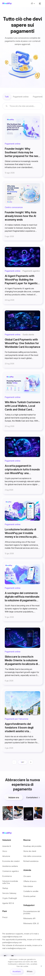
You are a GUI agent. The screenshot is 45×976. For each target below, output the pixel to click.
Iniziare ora (14, 797)
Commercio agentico (10, 871)
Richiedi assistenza (30, 861)
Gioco (4, 851)
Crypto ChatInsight (9, 898)
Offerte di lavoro (29, 881)
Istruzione (6, 856)
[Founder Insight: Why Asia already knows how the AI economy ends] (22, 211)
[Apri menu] (40, 3)
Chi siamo (27, 876)
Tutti (7, 96)
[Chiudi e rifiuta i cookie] (41, 966)
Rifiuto (29, 971)
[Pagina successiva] (31, 762)
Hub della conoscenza (32, 856)
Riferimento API (29, 918)
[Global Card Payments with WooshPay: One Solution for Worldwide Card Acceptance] (22, 338)
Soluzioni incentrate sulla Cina (10, 882)
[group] (22, 96)
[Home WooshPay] (7, 4)
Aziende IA (6, 846)
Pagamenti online (21, 96)
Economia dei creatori (11, 861)
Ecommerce (7, 876)
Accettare (17, 971)
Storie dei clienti (29, 851)
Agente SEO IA (8, 903)
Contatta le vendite (30, 891)
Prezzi (4, 917)
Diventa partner (29, 896)
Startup (5, 888)
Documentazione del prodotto (31, 912)
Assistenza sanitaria (10, 866)
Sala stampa (28, 886)
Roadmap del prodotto (32, 846)
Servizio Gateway (9, 893)
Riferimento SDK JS (31, 923)
